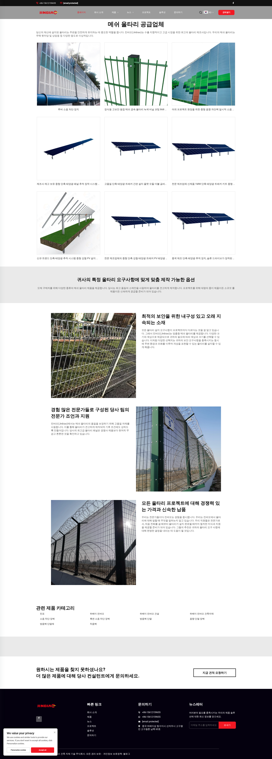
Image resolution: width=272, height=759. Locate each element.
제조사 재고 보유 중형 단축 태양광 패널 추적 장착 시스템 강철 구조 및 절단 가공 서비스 (83, 183)
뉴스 (129, 12)
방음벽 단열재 (47, 624)
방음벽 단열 (146, 618)
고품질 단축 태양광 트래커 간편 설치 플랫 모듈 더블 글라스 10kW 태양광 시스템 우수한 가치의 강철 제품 (160, 183)
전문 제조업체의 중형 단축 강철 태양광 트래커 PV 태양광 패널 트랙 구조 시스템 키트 (149, 258)
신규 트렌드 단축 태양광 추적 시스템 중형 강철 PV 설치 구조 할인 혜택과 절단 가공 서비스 (85, 258)
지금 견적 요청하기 (215, 672)
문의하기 (178, 12)
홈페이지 (81, 12)
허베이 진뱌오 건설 (149, 613)
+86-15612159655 (46, 3)
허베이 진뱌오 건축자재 (202, 613)
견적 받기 (226, 12)
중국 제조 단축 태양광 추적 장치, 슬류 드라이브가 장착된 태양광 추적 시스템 (212, 258)
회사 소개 (98, 12)
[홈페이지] (48, 12)
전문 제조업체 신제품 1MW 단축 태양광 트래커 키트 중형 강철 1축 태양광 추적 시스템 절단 (220, 183)
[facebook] (233, 3)
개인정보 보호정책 (112, 753)
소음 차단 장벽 (47, 618)
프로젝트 (146, 12)
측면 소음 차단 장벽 (100, 618)
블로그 (126, 753)
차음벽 (93, 624)
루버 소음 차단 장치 (68, 109)
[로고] (46, 705)
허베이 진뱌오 (97, 613)
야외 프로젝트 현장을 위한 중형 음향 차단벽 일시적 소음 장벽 (204, 109)
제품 (114, 12)
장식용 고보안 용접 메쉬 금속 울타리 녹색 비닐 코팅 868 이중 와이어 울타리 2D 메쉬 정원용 (153, 109)
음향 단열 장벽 (197, 618)
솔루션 (162, 12)
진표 (42, 613)
